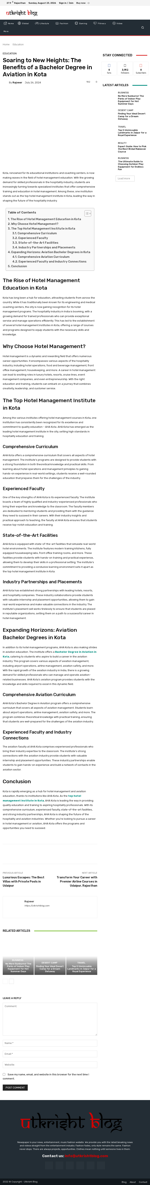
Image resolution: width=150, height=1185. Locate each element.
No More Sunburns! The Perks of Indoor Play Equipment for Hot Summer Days (18, 968)
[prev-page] (5, 981)
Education (18, 44)
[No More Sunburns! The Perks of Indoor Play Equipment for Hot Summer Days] (18, 956)
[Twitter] (134, 3)
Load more (124, 178)
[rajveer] (6, 82)
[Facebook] (125, 3)
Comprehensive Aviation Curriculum (44, 257)
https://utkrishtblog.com (36, 906)
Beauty (122, 143)
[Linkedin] (70, 1165)
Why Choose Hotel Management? (34, 224)
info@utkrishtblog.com (86, 1156)
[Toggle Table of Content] (85, 213)
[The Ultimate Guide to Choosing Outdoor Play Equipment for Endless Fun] (109, 163)
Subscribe (141, 64)
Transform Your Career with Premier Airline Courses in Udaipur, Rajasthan (77, 881)
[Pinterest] (80, 1165)
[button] (142, 27)
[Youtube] (144, 3)
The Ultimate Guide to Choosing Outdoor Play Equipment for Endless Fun (131, 165)
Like (109, 64)
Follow (125, 64)
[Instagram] (130, 3)
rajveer (17, 82)
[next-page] (11, 981)
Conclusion (19, 266)
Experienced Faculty (33, 238)
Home (6, 44)
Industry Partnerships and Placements (47, 247)
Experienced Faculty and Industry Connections (53, 261)
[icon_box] (83, 3)
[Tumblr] (90, 1165)
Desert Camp (49, 963)
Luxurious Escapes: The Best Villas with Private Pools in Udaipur (23, 881)
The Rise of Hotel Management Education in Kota (46, 219)
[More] (132, 854)
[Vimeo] (139, 3)
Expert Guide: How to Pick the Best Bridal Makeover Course (132, 149)
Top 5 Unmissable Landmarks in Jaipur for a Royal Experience (81, 969)
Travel (81, 963)
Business (17, 960)
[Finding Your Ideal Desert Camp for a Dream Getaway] (49, 956)
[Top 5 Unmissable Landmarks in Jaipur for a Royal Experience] (81, 956)
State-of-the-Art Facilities (38, 242)
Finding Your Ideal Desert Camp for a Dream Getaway (50, 969)
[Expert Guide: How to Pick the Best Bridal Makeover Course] (109, 147)
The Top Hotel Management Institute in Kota (43, 228)
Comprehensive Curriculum (37, 233)
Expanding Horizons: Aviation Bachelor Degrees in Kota (50, 252)
